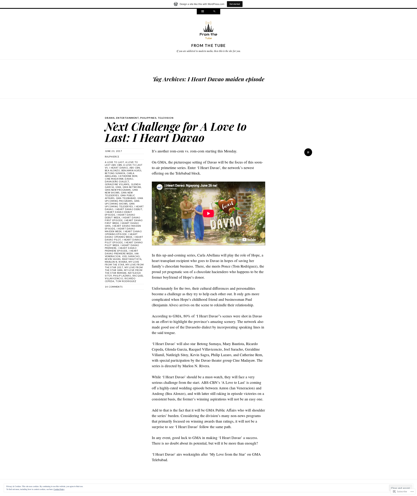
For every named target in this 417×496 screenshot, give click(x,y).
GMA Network (132, 187)
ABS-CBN (134, 167)
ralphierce (112, 156)
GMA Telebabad (126, 198)
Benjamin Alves (131, 170)
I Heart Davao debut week (120, 216)
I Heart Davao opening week (121, 235)
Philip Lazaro (122, 275)
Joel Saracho (131, 256)
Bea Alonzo (112, 170)
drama (110, 117)
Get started (235, 4)
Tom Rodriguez (126, 281)
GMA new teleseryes (119, 194)
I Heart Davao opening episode (123, 232)
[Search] (214, 11)
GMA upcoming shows (122, 202)
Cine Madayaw (114, 178)
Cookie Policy (59, 489)
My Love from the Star (122, 263)
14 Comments (114, 286)
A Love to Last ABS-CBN (121, 163)
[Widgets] (202, 11)
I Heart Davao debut (128, 209)
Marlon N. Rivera (116, 262)
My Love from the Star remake (123, 271)
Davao (129, 178)
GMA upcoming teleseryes (120, 205)
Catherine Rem (127, 176)
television (165, 117)
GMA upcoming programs (124, 199)
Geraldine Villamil (117, 184)
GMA (118, 187)
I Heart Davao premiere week (121, 252)
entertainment (127, 117)
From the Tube (208, 45)
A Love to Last (114, 162)
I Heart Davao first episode (122, 219)
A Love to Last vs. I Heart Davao (124, 166)
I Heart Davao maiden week (120, 230)
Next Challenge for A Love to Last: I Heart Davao (176, 132)
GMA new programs (118, 190)
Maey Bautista (132, 259)
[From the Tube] (208, 30)
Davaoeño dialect (117, 181)
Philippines (148, 117)
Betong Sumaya (115, 173)
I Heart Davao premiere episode (121, 249)
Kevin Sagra (113, 259)
